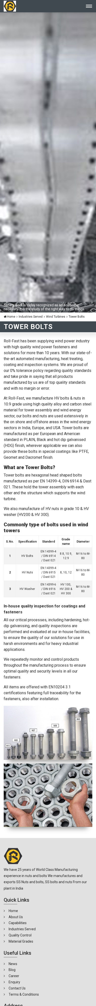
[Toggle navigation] (87, 6)
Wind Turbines (55, 316)
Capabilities (18, 923)
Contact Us (17, 988)
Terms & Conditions (24, 994)
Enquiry (14, 982)
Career (14, 976)
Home (10, 316)
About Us (16, 917)
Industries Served (31, 316)
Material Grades (21, 941)
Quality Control (20, 935)
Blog (12, 970)
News (13, 964)
